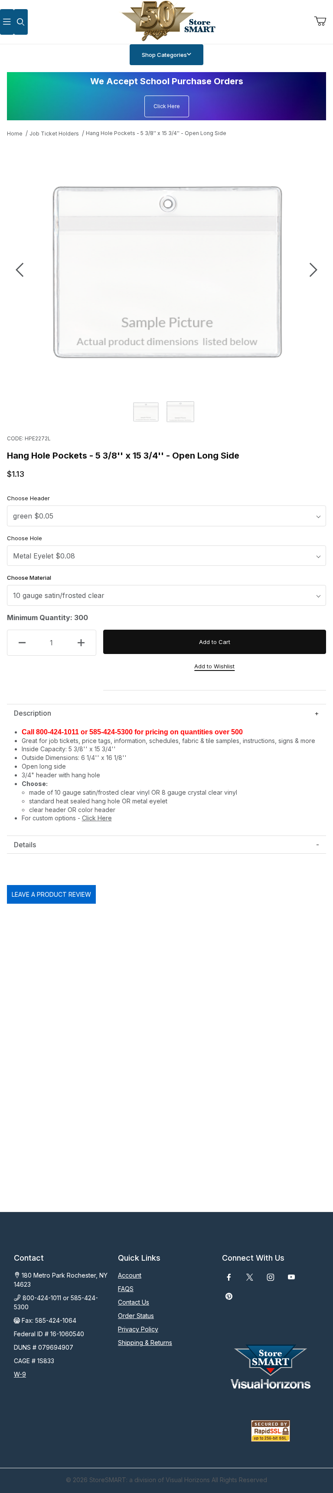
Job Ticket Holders (54, 133)
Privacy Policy (138, 1329)
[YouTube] (291, 1277)
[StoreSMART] (166, 21)
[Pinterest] (229, 1296)
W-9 (20, 1374)
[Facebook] (229, 1277)
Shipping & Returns (145, 1342)
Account (129, 1275)
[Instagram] (270, 1277)
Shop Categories (164, 54)
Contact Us (133, 1302)
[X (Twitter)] (250, 1277)
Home (15, 133)
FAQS (126, 1288)
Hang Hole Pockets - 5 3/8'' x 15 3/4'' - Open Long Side (156, 133)
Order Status (136, 1315)
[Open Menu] (7, 22)
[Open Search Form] (21, 22)
